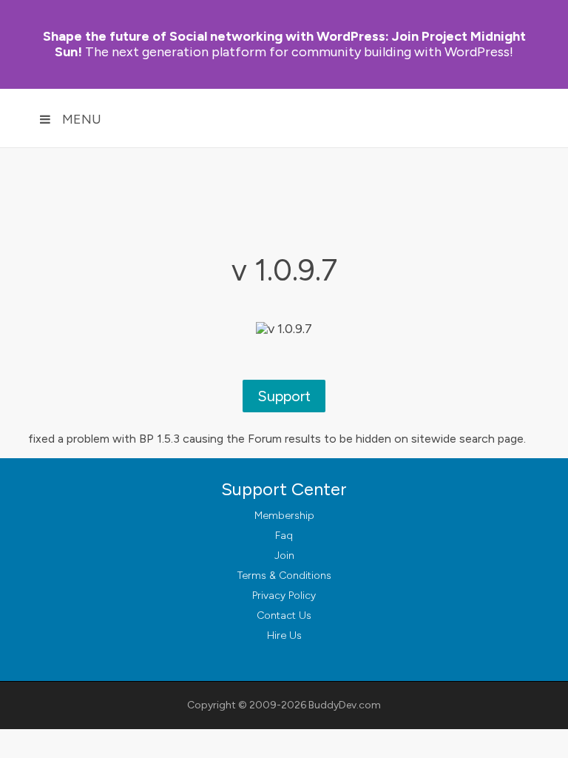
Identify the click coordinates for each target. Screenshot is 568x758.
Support (284, 396)
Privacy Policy (284, 595)
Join (284, 555)
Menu (81, 119)
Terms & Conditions (284, 575)
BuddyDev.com (344, 705)
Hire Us (284, 635)
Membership (284, 515)
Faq (284, 535)
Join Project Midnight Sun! (284, 44)
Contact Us (284, 615)
